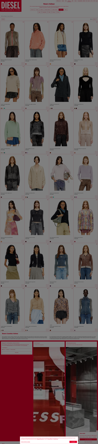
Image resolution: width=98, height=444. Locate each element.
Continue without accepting (25, 441)
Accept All (73, 441)
